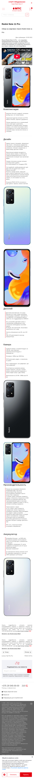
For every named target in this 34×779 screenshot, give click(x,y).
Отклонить (13, 774)
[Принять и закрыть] (32, 757)
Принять (26, 774)
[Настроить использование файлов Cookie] (4, 774)
